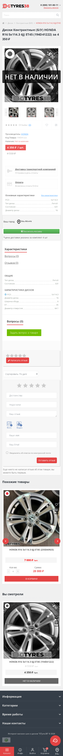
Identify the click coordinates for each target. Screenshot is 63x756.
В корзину (32, 578)
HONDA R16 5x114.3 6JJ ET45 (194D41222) (31, 661)
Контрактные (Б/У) (24, 23)
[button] (50, 5)
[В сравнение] (56, 510)
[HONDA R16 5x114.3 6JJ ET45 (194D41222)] (32, 630)
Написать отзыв (18, 360)
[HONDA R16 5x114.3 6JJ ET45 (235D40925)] (32, 518)
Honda (24, 134)
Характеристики (16, 249)
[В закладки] (56, 504)
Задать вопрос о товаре (24, 332)
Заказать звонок (51, 7)
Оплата (19, 182)
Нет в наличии (31, 680)
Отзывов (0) (11, 263)
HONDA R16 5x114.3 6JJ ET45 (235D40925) (31, 549)
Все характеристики (49, 195)
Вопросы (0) (12, 256)
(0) (30, 124)
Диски (10, 23)
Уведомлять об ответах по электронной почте (30, 453)
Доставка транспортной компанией (35, 169)
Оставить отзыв (46, 460)
